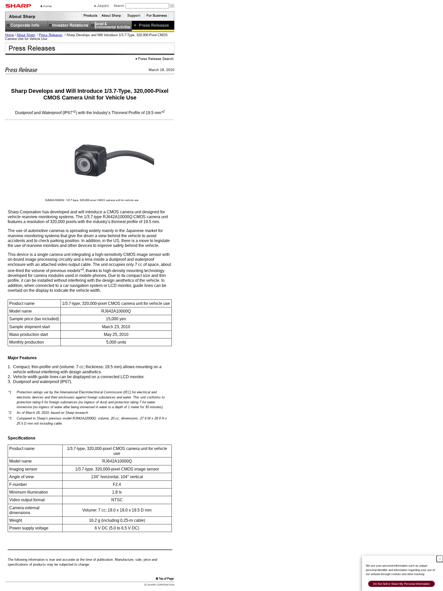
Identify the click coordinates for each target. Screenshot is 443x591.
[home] (46, 6)
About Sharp (26, 35)
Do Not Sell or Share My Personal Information (401, 583)
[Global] (101, 6)
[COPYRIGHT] (155, 585)
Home (9, 35)
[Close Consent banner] (440, 559)
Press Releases (51, 35)
